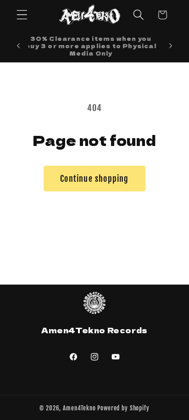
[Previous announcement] (18, 46)
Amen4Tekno (79, 408)
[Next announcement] (171, 46)
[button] (22, 15)
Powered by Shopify (123, 408)
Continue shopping (94, 179)
